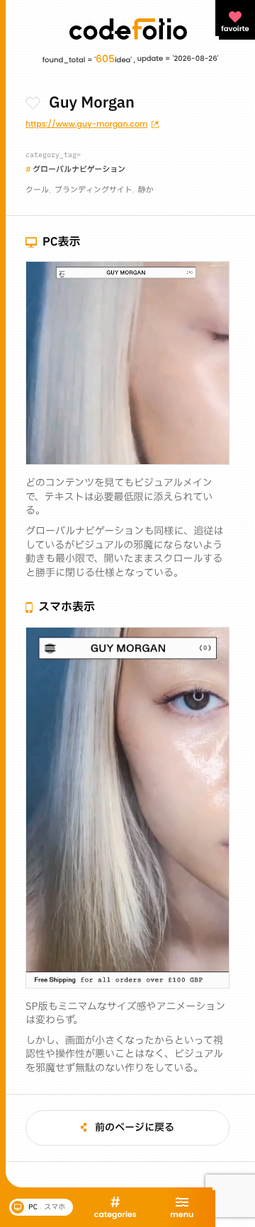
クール (37, 190)
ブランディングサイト (93, 190)
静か (146, 190)
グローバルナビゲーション (79, 169)
